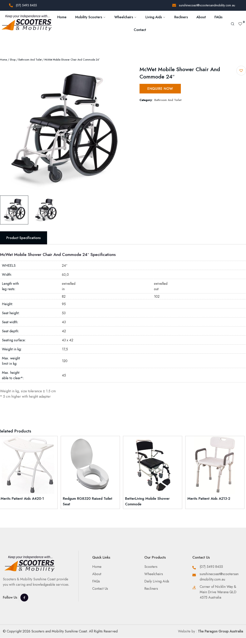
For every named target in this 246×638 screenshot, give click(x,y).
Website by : (210, 631)
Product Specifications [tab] (23, 237)
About (201, 17)
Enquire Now (160, 88)
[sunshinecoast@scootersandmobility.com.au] (174, 5)
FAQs (218, 17)
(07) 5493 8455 (26, 5)
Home (61, 17)
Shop (13, 60)
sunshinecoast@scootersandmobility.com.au (207, 5)
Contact (140, 29)
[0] (240, 23)
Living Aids (153, 17)
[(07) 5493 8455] (11, 5)
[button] (241, 70)
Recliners (181, 17)
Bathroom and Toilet (30, 60)
